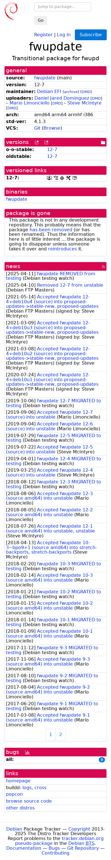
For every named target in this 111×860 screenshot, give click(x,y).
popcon (14, 794)
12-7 (52, 149)
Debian (14, 829)
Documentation (23, 848)
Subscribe (91, 34)
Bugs (54, 848)
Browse (52, 128)
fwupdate (45, 78)
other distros (20, 808)
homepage (18, 780)
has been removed (51, 229)
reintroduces (62, 249)
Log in (64, 34)
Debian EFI (49, 91)
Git (37, 128)
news (13, 266)
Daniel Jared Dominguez (61, 98)
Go (41, 20)
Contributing (55, 853)
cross (40, 787)
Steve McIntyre (84, 103)
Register (43, 34)
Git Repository (83, 848)
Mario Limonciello (30, 103)
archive (71, 92)
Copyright (79, 829)
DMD (86, 92)
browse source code (29, 801)
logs (27, 787)
